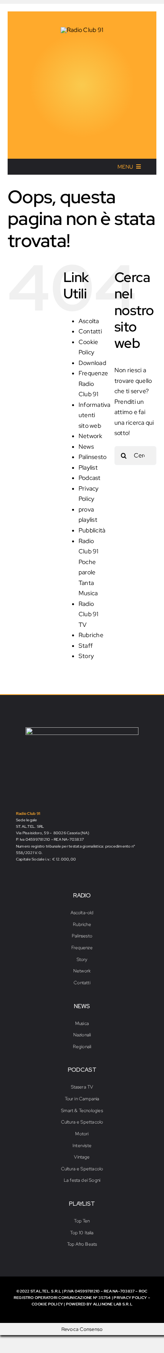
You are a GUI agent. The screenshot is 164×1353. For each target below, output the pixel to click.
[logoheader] (82, 30)
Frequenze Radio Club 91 (93, 383)
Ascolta (89, 321)
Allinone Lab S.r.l (112, 1304)
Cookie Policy (47, 1304)
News (86, 447)
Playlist (88, 468)
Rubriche (91, 635)
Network (91, 436)
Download (92, 363)
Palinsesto (92, 457)
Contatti (90, 331)
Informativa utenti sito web (95, 415)
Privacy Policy (130, 1297)
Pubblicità (92, 530)
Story (86, 656)
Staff (86, 646)
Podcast (90, 478)
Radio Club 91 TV (89, 614)
